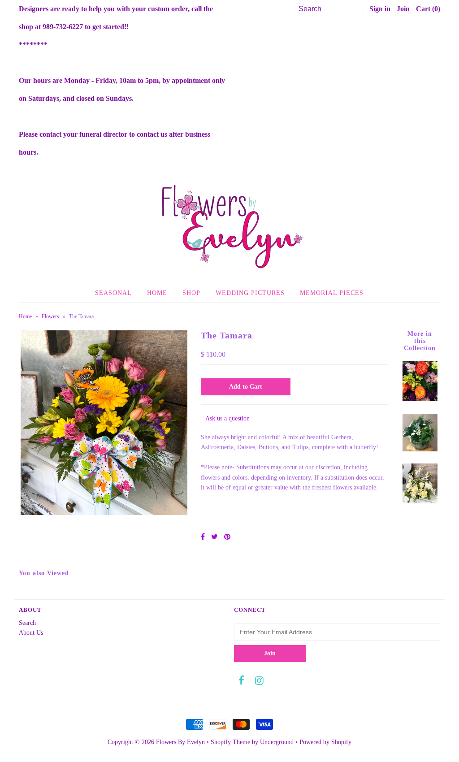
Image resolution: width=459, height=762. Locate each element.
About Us (31, 632)
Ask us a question (227, 418)
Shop (191, 293)
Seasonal (113, 293)
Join (403, 9)
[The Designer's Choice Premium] (420, 399)
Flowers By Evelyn (180, 742)
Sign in (379, 9)
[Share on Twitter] (214, 537)
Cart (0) (428, 9)
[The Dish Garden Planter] (420, 449)
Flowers (50, 316)
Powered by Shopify (325, 742)
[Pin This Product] (227, 537)
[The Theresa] (420, 501)
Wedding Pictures (250, 293)
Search (27, 622)
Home (157, 293)
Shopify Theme (230, 742)
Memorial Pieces (332, 293)
